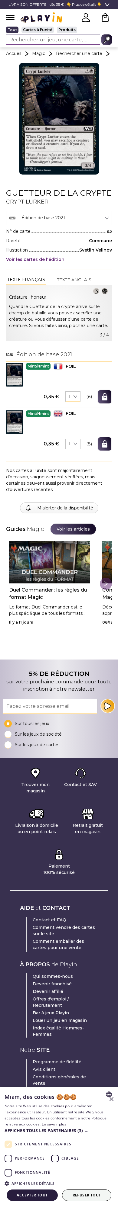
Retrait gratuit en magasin (88, 828)
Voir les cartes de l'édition (35, 259)
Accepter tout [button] (32, 1195)
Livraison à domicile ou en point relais (36, 828)
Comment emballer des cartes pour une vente (58, 944)
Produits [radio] (67, 29)
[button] (14, 374)
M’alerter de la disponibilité (65, 508)
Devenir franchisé (52, 984)
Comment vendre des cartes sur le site (64, 930)
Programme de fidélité (57, 1061)
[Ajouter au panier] (104, 397)
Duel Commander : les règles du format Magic (48, 593)
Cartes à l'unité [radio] (37, 29)
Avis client (44, 1069)
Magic (38, 53)
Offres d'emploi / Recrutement (51, 1002)
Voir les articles (73, 529)
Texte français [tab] (26, 279)
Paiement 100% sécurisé (59, 869)
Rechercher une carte (79, 53)
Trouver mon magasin (35, 788)
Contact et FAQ (49, 920)
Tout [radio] (12, 29)
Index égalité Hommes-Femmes (58, 1031)
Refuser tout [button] (87, 1195)
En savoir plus (54, 1124)
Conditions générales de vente (59, 1080)
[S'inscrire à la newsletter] (107, 706)
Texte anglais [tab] (74, 279)
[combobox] (59, 218)
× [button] (111, 1099)
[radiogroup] (59, 30)
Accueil (13, 53)
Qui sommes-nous (53, 976)
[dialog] (59, 1147)
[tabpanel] (59, 313)
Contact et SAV (80, 784)
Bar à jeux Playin (51, 1013)
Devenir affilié (48, 991)
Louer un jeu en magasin (60, 1020)
